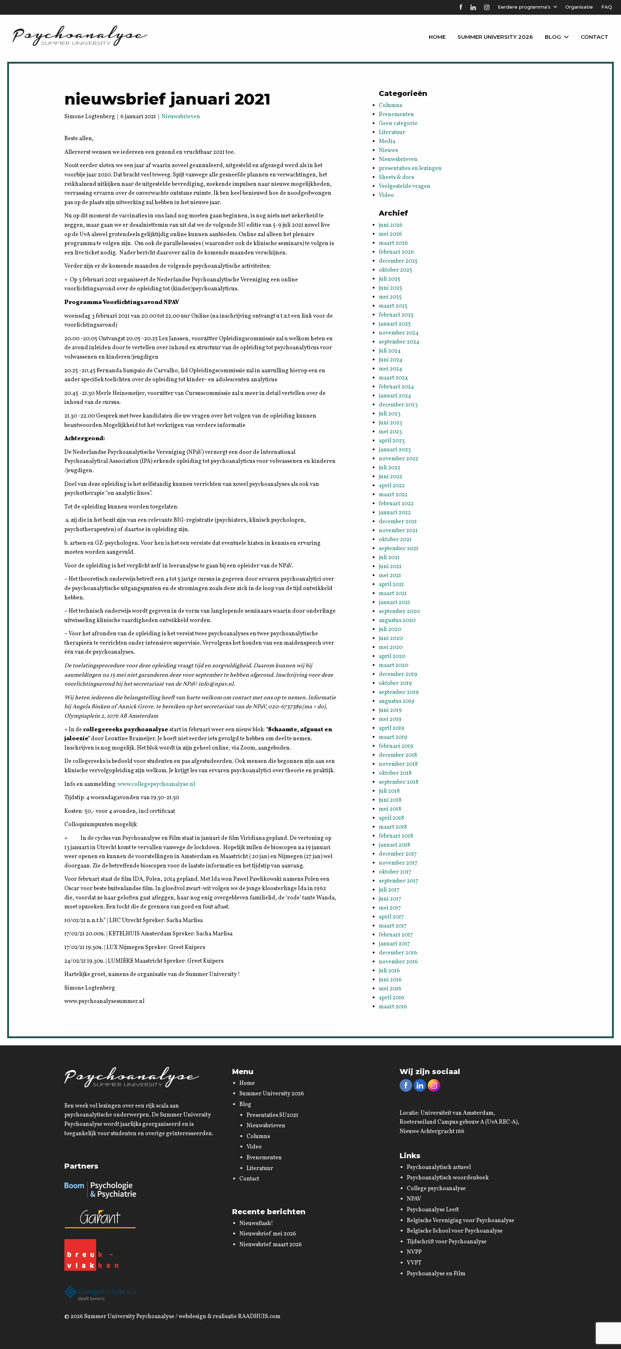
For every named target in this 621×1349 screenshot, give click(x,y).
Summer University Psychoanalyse (129, 1317)
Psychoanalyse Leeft (433, 1210)
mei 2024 (390, 369)
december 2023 (398, 405)
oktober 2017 (395, 872)
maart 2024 (393, 378)
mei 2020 (390, 648)
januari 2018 (394, 845)
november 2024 (399, 333)
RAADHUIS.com (259, 1317)
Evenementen (396, 115)
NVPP (414, 1252)
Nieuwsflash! (256, 1224)
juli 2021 (389, 558)
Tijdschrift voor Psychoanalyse (447, 1242)
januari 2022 (395, 513)
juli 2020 (390, 630)
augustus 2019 (396, 701)
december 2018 (398, 755)
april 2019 (391, 728)
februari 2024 (396, 387)
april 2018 (391, 818)
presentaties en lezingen (410, 168)
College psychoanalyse (436, 1189)
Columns (390, 106)
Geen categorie (398, 124)
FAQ (606, 7)
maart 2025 (393, 306)
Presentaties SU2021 (272, 1115)
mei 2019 (390, 719)
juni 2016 (390, 980)
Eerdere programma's (524, 7)
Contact (594, 36)
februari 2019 (396, 746)
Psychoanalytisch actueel (439, 1167)
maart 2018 (393, 827)
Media (387, 142)
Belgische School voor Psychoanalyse (455, 1231)
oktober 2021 (395, 540)
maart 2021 (393, 594)
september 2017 (398, 881)
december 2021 (398, 522)
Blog (553, 36)
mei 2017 (390, 908)
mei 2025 (390, 297)
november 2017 (398, 863)
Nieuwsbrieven (180, 117)
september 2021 (398, 549)
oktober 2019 (395, 683)
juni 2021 (390, 567)
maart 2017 (393, 926)
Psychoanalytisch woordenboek (448, 1178)
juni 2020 (391, 639)
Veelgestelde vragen (405, 186)
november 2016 (398, 962)
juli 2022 (389, 468)
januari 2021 (394, 603)
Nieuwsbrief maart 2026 (270, 1245)
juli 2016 (389, 971)
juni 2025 (390, 288)
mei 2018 (390, 809)
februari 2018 (396, 836)
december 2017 (398, 854)
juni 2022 (390, 477)
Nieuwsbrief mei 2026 (267, 1234)
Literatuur (392, 133)
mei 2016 (390, 989)
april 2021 (391, 585)
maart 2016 (393, 1007)
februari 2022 (396, 504)
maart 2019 (393, 737)
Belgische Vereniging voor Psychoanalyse (460, 1221)
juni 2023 (390, 423)
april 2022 (392, 486)
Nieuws (388, 151)
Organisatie (579, 7)
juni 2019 (390, 710)
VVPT (414, 1263)
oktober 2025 (395, 270)
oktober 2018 (395, 773)
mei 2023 (390, 432)
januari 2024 (395, 396)
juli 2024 (390, 351)
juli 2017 (389, 890)
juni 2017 (390, 899)
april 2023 (392, 441)
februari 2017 (396, 935)
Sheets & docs (396, 177)
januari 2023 (395, 450)
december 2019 (398, 674)
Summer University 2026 (495, 36)
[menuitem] (437, 37)
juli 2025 (389, 279)
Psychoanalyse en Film (436, 1274)
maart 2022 (393, 495)
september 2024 (399, 342)
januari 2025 (395, 324)
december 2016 (398, 953)
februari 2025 (396, 315)
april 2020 (392, 656)
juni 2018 (390, 800)
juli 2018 (389, 791)
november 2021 (398, 531)
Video (386, 195)
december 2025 (398, 261)
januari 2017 (394, 944)
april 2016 (391, 998)
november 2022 (398, 459)
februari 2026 (396, 252)
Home (437, 36)
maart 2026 (393, 243)
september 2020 (399, 612)
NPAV (414, 1199)
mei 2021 (390, 576)
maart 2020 (393, 665)
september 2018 (398, 782)
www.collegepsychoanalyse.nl (156, 784)
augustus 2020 (397, 621)
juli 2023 (389, 414)
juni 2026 (390, 225)
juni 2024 (390, 360)
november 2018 (398, 764)
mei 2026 (390, 234)
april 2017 (391, 917)
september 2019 (399, 692)
